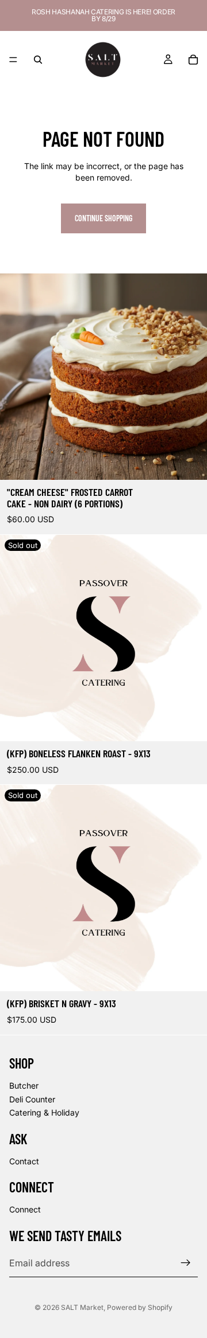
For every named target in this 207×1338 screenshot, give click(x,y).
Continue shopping (103, 218)
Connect (25, 1209)
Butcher (24, 1085)
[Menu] (13, 59)
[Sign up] (186, 1263)
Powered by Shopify (139, 1307)
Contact (24, 1160)
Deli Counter (32, 1099)
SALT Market (82, 1307)
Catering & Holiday (44, 1112)
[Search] (38, 59)
